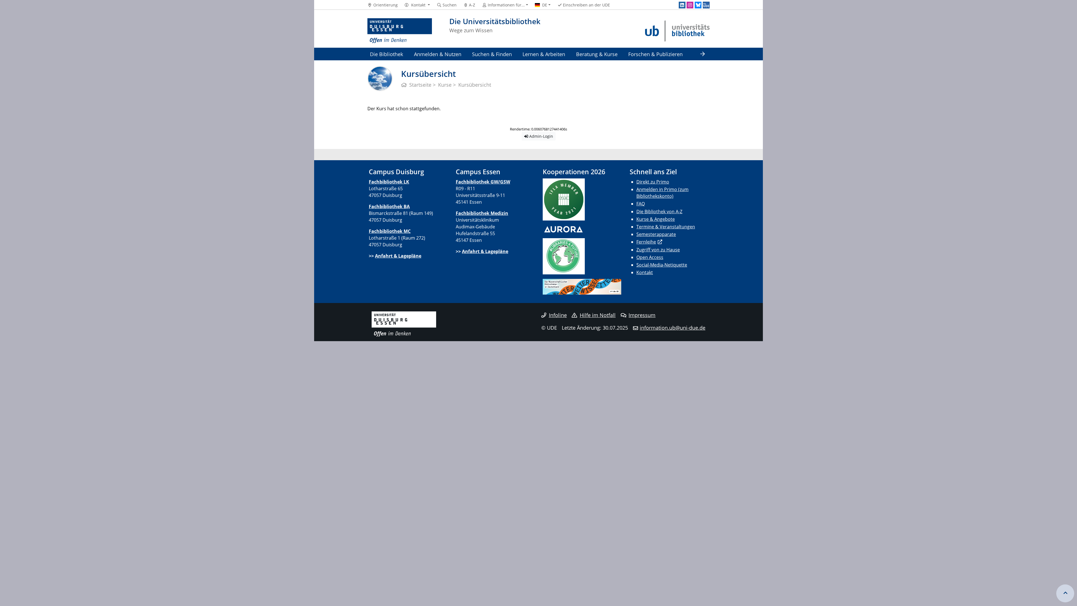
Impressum (642, 315)
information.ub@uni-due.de (672, 327)
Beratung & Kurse (597, 54)
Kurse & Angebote (655, 219)
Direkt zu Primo (652, 182)
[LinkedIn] (682, 5)
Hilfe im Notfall (598, 315)
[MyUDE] (706, 5)
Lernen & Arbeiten (544, 54)
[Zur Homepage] (399, 30)
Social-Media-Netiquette (661, 265)
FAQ (640, 204)
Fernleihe (646, 242)
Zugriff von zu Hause (658, 250)
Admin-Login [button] (540, 136)
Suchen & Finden (492, 54)
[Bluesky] (698, 5)
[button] (417, 5)
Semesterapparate (656, 234)
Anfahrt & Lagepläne (398, 256)
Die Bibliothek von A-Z (659, 211)
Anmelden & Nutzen (437, 54)
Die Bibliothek (386, 54)
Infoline (558, 315)
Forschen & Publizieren (655, 54)
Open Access (649, 257)
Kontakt (644, 272)
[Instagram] (690, 5)
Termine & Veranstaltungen (665, 227)
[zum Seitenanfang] (1065, 593)
